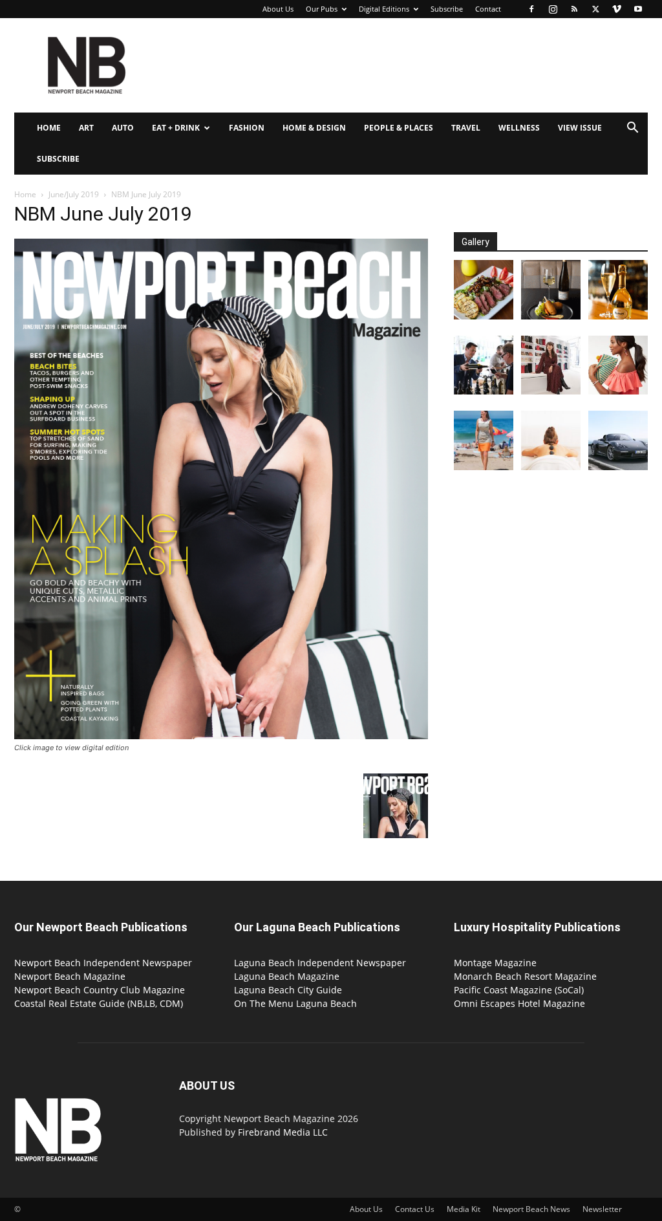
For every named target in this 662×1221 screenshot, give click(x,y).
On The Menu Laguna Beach (295, 1003)
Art (86, 127)
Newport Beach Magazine (69, 976)
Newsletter (602, 1209)
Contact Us (414, 1209)
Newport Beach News (531, 1209)
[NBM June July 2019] (221, 735)
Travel (465, 127)
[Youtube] (638, 9)
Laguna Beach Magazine (286, 976)
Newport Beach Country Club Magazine (99, 990)
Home (49, 127)
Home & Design (314, 127)
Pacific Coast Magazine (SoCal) (519, 990)
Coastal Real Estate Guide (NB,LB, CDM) (98, 1003)
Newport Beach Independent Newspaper (103, 962)
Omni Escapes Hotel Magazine (519, 1003)
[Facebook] (531, 9)
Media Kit (463, 1209)
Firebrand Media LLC (283, 1132)
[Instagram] (552, 9)
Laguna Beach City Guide (288, 990)
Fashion (246, 127)
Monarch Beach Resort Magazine (525, 976)
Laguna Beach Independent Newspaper (320, 962)
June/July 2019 (73, 194)
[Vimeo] (616, 9)
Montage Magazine (495, 962)
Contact (488, 9)
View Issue (580, 127)
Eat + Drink (176, 127)
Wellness (519, 127)
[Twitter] (595, 9)
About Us (278, 9)
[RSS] (574, 9)
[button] (632, 129)
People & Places (398, 127)
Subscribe (447, 9)
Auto (123, 127)
